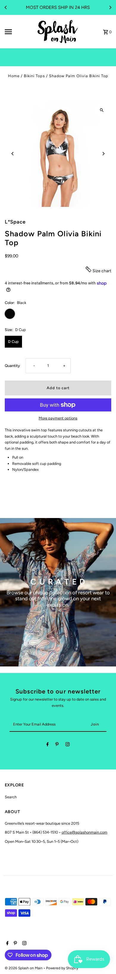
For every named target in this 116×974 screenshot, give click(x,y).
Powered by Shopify (62, 968)
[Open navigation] (18, 31)
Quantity (12, 365)
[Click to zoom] (101, 110)
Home (14, 76)
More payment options (58, 418)
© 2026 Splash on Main (24, 968)
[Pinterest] (57, 745)
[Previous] (5, 7)
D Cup (13, 341)
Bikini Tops (34, 76)
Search (11, 797)
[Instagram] (67, 745)
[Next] (110, 7)
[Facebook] (47, 745)
